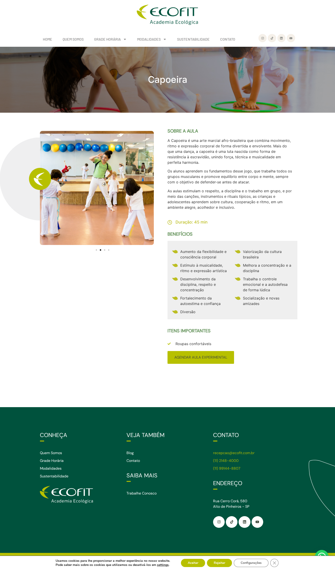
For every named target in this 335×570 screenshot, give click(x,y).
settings (163, 565)
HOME (47, 39)
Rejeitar (219, 563)
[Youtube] (291, 38)
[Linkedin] (281, 38)
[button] (96, 250)
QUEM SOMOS (73, 39)
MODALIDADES (149, 39)
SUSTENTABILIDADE (193, 39)
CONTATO (227, 39)
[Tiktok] (272, 38)
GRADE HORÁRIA (107, 39)
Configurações (251, 563)
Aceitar (193, 563)
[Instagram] (262, 38)
